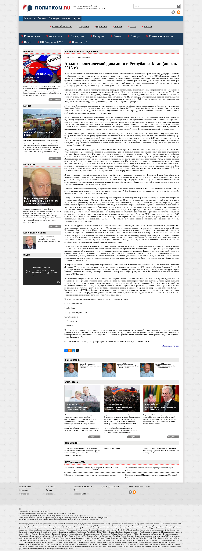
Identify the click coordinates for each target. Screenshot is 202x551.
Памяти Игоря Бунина (112, 448)
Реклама (42, 18)
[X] (77, 350)
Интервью (99, 36)
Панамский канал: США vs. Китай (39, 133)
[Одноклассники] (70, 350)
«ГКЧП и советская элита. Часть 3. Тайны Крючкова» (128, 366)
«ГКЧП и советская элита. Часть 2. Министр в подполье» (165, 366)
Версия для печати (170, 346)
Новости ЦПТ (80, 42)
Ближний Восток (62, 26)
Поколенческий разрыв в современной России (77, 408)
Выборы (135, 36)
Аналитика (55, 36)
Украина (84, 26)
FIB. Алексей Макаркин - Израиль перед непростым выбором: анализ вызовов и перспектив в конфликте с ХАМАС (91, 469)
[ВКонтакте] (66, 350)
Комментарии (32, 36)
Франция (101, 26)
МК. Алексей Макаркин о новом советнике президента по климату (90, 475)
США (133, 26)
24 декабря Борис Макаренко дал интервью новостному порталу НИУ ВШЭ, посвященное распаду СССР (161, 450)
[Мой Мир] (73, 350)
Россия (118, 26)
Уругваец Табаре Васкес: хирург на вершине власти (160, 408)
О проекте (29, 18)
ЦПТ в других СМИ (51, 42)
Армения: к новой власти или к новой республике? (119, 408)
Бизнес (118, 36)
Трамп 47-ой (31, 80)
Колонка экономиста (161, 36)
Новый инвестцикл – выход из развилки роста (49, 240)
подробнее (55, 99)
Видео (27, 42)
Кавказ (148, 26)
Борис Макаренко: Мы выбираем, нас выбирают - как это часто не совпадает (41, 200)
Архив (76, 18)
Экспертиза (77, 36)
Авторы (66, 18)
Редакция (54, 18)
